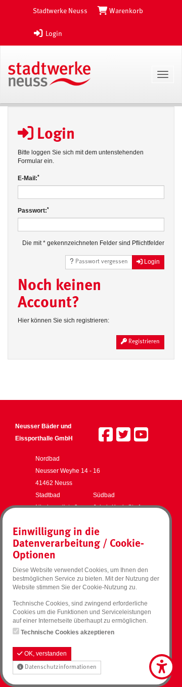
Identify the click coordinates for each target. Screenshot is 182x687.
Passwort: (33, 210)
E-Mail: (28, 178)
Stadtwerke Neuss (60, 11)
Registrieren (143, 342)
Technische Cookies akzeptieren (67, 632)
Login (53, 33)
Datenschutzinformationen (60, 667)
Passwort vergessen (101, 262)
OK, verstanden (45, 653)
